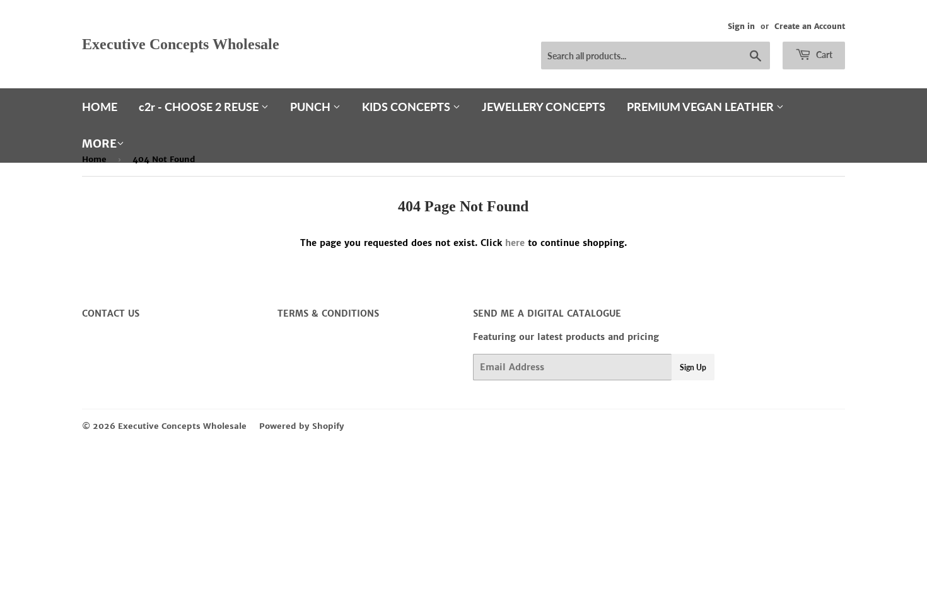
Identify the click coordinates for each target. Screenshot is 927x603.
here (515, 243)
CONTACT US (110, 313)
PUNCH (311, 107)
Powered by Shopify (301, 426)
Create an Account (809, 26)
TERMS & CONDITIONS (328, 313)
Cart (823, 54)
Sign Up (693, 367)
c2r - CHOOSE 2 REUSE (200, 107)
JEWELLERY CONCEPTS (543, 107)
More (99, 143)
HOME (99, 107)
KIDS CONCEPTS (407, 107)
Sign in (741, 26)
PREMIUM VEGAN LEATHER (701, 107)
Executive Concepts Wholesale (180, 43)
